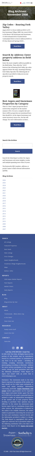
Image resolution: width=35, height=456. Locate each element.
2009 (4, 224)
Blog (4, 295)
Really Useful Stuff (10, 329)
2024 (4, 185)
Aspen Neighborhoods (11, 260)
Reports (5, 276)
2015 (4, 208)
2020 (4, 196)
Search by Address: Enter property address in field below (17, 57)
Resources (6, 326)
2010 (4, 221)
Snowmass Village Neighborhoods (15, 264)
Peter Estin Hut (9, 321)
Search (5, 238)
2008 (4, 226)
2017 (4, 203)
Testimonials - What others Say (14, 314)
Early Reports (8, 290)
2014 (4, 211)
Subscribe (7, 341)
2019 (4, 198)
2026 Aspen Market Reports (13, 279)
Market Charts (8, 286)
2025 (4, 183)
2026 (4, 180)
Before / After (8, 271)
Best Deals (7, 249)
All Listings (7, 242)
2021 (4, 193)
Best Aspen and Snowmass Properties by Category (17, 102)
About (4, 307)
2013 (4, 214)
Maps (6, 267)
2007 (4, 229)
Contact (6, 338)
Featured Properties (10, 246)
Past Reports (8, 283)
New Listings (8, 253)
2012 (4, 216)
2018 (4, 201)
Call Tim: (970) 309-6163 (13, 352)
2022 (4, 190)
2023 (4, 188)
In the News (8, 317)
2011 (4, 219)
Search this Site (9, 333)
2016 (4, 206)
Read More (17, 46)
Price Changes (8, 256)
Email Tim (26, 352)
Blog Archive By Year (11, 302)
